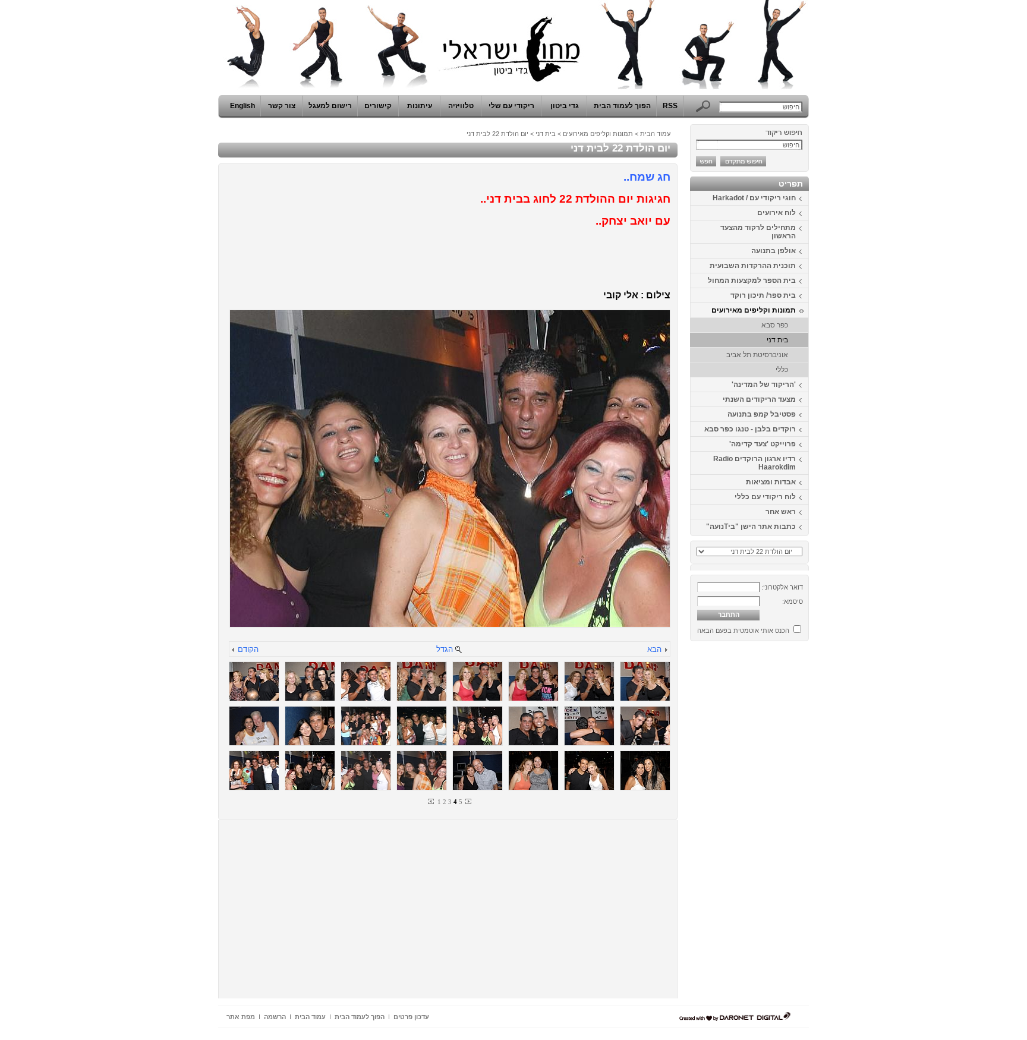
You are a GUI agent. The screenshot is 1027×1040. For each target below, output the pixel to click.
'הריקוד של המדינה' (764, 384)
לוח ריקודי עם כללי (765, 497)
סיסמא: (792, 601)
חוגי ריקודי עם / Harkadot (754, 198)
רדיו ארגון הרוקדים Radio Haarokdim (754, 463)
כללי (782, 369)
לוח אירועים (776, 213)
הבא (654, 649)
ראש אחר (780, 512)
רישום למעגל (330, 106)
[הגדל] (458, 650)
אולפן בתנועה (773, 251)
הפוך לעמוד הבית (622, 106)
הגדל (444, 649)
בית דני (777, 340)
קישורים (378, 106)
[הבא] (665, 650)
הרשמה (275, 1016)
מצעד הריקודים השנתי (759, 399)
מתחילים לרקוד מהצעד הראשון (758, 231)
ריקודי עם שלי (511, 106)
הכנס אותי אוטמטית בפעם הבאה (743, 630)
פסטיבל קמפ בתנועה (761, 414)
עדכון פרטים (411, 1016)
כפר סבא (774, 325)
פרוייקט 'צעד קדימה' (762, 444)
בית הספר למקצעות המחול (752, 280)
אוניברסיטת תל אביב (757, 355)
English (242, 106)
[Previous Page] (431, 801)
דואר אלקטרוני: (782, 587)
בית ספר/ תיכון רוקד (763, 295)
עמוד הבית (655, 133)
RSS (670, 106)
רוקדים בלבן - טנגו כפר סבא (750, 429)
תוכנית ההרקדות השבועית (753, 265)
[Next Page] (467, 801)
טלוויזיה (461, 106)
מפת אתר (240, 1016)
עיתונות (419, 106)
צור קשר (281, 106)
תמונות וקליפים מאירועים (753, 310)
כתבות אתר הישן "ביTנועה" (751, 526)
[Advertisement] (773, 824)
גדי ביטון (564, 106)
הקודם (248, 649)
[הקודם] (233, 650)
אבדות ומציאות (771, 482)
